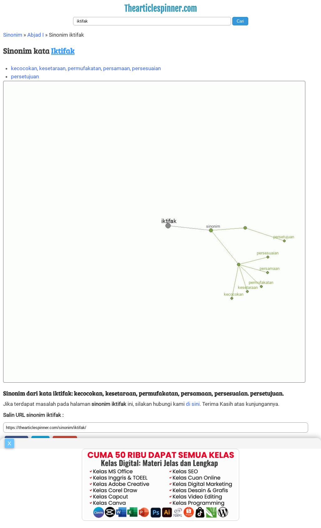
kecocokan (24, 68)
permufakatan (84, 68)
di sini (193, 404)
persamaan (116, 68)
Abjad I (35, 35)
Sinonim (12, 35)
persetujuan (25, 76)
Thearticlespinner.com (160, 8)
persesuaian (146, 68)
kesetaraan (52, 68)
